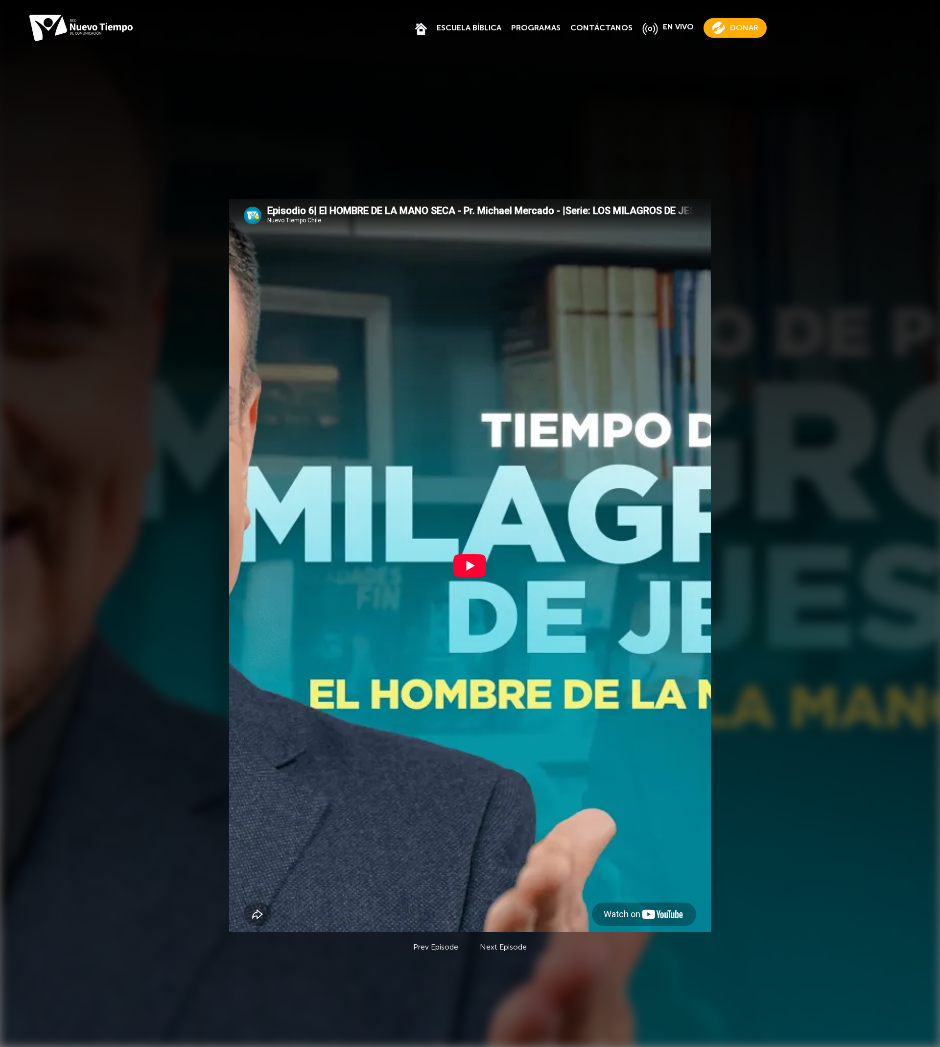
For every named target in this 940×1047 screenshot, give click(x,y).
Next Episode (503, 947)
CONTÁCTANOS (601, 27)
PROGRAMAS (536, 27)
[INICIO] (421, 27)
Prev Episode (435, 947)
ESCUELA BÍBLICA (469, 27)
